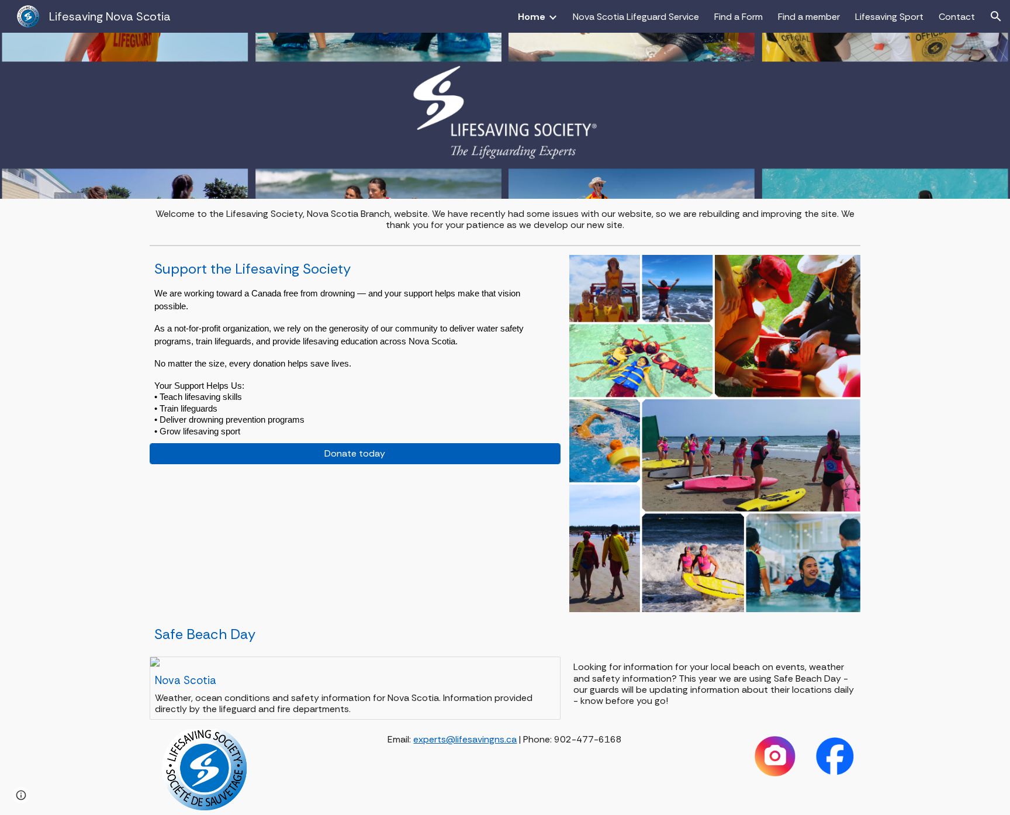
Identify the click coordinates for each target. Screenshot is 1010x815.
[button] (996, 16)
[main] (505, 219)
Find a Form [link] (738, 17)
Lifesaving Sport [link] (889, 17)
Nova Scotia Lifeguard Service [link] (636, 17)
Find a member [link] (809, 17)
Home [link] (531, 17)
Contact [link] (957, 17)
